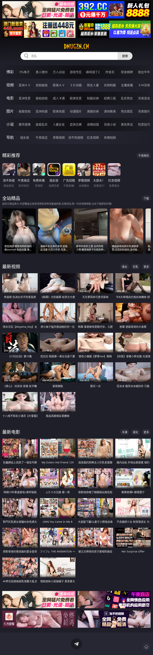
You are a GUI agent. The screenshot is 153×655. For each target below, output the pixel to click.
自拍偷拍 (42, 85)
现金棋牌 (127, 72)
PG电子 (25, 72)
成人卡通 (59, 98)
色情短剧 (110, 137)
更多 (146, 266)
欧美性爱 (76, 98)
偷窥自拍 (25, 111)
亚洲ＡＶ (25, 85)
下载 (146, 198)
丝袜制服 (110, 85)
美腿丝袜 (93, 111)
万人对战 (59, 72)
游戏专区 (76, 72)
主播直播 (127, 85)
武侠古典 (76, 124)
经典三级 (110, 98)
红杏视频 (93, 137)
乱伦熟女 (127, 98)
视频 (10, 85)
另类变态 (144, 98)
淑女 (135, 432)
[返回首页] (146, 646)
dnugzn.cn (76, 46)
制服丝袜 (93, 98)
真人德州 (42, 72)
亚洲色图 (42, 111)
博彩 (10, 71)
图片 (10, 111)
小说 (10, 124)
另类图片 (144, 111)
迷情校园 (93, 124)
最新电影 (11, 432)
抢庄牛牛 (144, 72)
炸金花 (109, 72)
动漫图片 (76, 111)
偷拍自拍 (42, 98)
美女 (124, 266)
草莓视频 (59, 137)
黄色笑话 (127, 124)
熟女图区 (127, 111)
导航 (10, 137)
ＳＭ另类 (144, 85)
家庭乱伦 (42, 124)
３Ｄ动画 (76, 85)
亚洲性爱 (25, 98)
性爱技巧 (144, 124)
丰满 (124, 432)
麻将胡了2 (93, 72)
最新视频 (11, 266)
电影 (10, 98)
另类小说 (110, 124)
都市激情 (25, 124)
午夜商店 (42, 137)
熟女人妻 (93, 85)
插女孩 (24, 137)
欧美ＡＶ (59, 85)
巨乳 (135, 266)
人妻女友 (59, 124)
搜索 (125, 56)
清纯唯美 (110, 111)
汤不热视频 (75, 137)
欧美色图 (59, 111)
